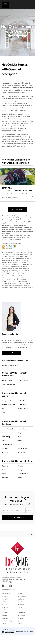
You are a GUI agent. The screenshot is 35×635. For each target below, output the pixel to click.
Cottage (20, 470)
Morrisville (5, 599)
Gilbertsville (21, 612)
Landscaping (6, 437)
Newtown (4, 615)
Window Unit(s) (23, 408)
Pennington (5, 607)
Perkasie (20, 618)
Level (19, 437)
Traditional (5, 477)
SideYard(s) (21, 452)
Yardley (20, 593)
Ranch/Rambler (23, 474)
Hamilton (20, 602)
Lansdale (20, 610)
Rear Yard (5, 448)
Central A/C (22, 401)
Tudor (19, 477)
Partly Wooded (7, 444)
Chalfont (4, 610)
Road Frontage (22, 448)
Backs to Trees (22, 429)
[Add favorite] (32, 197)
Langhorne (21, 599)
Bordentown (21, 615)
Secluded (5, 452)
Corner (4, 433)
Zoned (4, 412)
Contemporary (6, 470)
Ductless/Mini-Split (8, 405)
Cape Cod (5, 466)
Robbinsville (5, 602)
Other (20, 440)
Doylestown (5, 596)
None (3, 408)
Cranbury (20, 607)
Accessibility (19, 631)
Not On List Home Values (10, 365)
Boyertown (5, 612)
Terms (26, 631)
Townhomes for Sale (8, 384)
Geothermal (22, 405)
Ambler (4, 623)
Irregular (20, 433)
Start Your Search (17, 209)
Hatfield (20, 623)
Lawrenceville (6, 593)
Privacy (31, 631)
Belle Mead (21, 604)
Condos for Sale (23, 380)
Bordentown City (7, 621)
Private (20, 444)
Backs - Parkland (7, 429)
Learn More (11, 353)
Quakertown (21, 621)
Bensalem (4, 604)
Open (3, 440)
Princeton (5, 618)
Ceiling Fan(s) (6, 401)
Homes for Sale (7, 380)
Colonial (20, 466)
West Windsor (22, 596)
